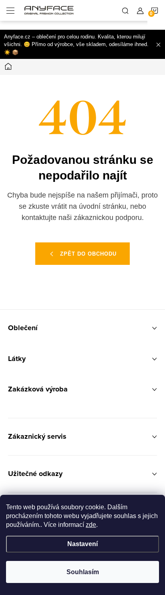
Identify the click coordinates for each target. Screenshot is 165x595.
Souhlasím (82, 572)
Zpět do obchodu (88, 254)
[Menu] (10, 10)
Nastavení (82, 544)
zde (91, 524)
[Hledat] (125, 10)
